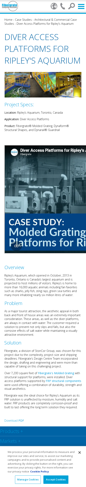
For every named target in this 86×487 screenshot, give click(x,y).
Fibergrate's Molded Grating (56, 373)
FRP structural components (63, 381)
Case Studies (23, 20)
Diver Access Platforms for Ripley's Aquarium (45, 24)
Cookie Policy (39, 471)
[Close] (79, 452)
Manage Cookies (28, 479)
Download (14, 420)
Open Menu (81, 6)
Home (8, 20)
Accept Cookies (56, 479)
